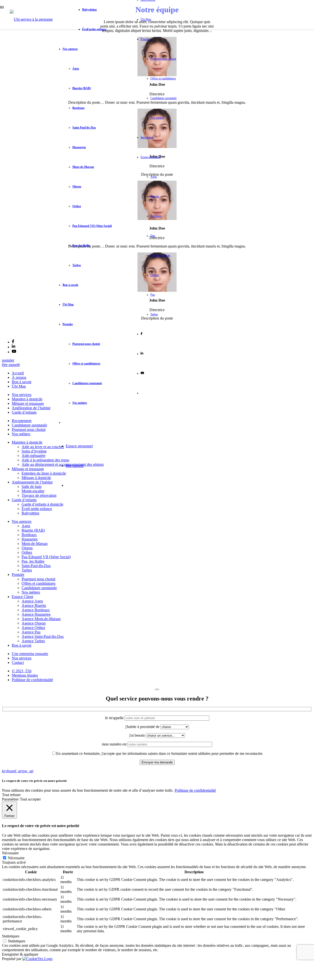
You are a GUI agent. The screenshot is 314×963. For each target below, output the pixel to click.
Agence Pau (31, 632)
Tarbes (27, 570)
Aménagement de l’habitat (32, 482)
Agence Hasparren (36, 614)
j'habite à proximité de (142, 727)
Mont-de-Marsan (35, 543)
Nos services (21, 395)
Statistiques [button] (10, 936)
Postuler (18, 574)
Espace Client (22, 597)
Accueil (18, 373)
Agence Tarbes (33, 641)
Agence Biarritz (34, 605)
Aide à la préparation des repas (45, 460)
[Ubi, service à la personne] (31, 19)
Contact (18, 662)
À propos (19, 377)
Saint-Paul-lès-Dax (36, 566)
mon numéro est (115, 744)
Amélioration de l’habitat (31, 408)
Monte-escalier (33, 491)
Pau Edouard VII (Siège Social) (46, 557)
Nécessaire (16, 858)
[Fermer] (157, 689)
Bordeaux (29, 535)
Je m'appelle (115, 718)
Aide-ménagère (33, 455)
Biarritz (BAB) (33, 530)
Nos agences (21, 521)
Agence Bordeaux (36, 610)
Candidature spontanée (29, 425)
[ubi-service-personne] (13, 333)
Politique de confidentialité (32, 680)
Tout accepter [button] (30, 799)
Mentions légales (25, 675)
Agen (26, 526)
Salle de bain (31, 486)
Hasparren (30, 539)
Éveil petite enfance (37, 509)
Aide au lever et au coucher (43, 447)
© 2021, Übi (21, 671)
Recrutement (21, 421)
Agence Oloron (34, 623)
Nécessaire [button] (10, 853)
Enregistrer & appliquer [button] (20, 954)
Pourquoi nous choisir (29, 429)
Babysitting (30, 513)
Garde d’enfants (24, 412)
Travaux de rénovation (39, 495)
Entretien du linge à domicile (44, 473)
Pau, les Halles (33, 561)
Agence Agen (32, 601)
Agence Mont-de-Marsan (41, 619)
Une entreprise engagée (30, 654)
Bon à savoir (21, 382)
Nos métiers (21, 434)
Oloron (27, 548)
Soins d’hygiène (34, 451)
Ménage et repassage (28, 403)
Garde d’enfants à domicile (42, 504)
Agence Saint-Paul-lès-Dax (43, 636)
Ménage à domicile (36, 478)
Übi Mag (19, 386)
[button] (17, 771)
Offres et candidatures (38, 583)
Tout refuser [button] (11, 795)
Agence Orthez (33, 628)
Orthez (27, 552)
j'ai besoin (137, 735)
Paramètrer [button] (10, 799)
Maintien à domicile (27, 399)
